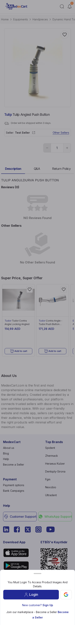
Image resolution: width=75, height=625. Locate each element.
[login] (66, 594)
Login (33, 594)
